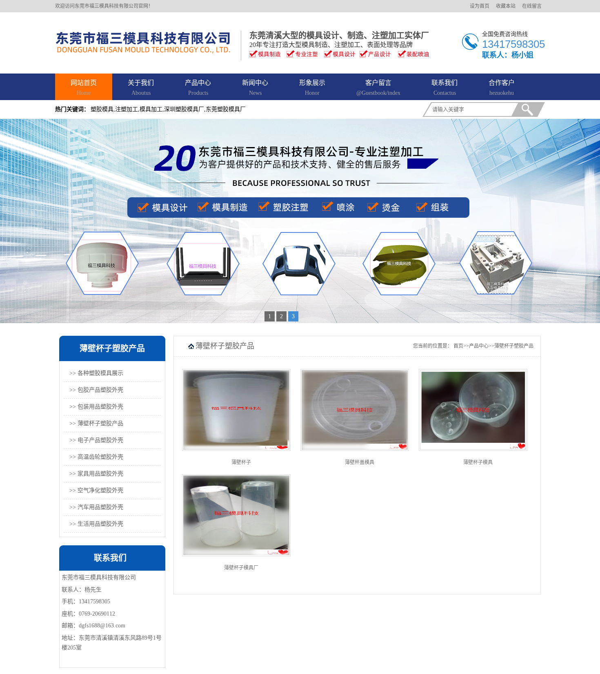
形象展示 (312, 87)
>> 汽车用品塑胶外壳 (96, 507)
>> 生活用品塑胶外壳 (96, 524)
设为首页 (479, 6)
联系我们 (444, 87)
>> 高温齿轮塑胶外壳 (96, 457)
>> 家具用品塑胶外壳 (96, 474)
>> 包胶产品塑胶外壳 (96, 390)
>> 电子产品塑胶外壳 (96, 440)
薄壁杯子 (241, 462)
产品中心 (198, 87)
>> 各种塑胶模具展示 (96, 373)
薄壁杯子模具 (478, 462)
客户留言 (378, 87)
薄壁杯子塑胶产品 (513, 346)
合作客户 (502, 87)
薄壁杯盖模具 (359, 462)
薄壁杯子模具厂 (241, 568)
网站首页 (84, 87)
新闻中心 (255, 87)
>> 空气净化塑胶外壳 (96, 490)
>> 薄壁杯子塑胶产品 (96, 423)
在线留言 (532, 6)
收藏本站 (506, 6)
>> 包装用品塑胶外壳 (96, 407)
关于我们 (141, 87)
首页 (458, 346)
